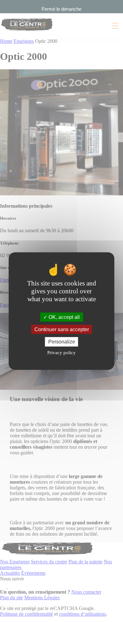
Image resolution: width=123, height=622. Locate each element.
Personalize (61, 341)
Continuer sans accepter (61, 329)
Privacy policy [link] (61, 352)
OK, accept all (63, 317)
